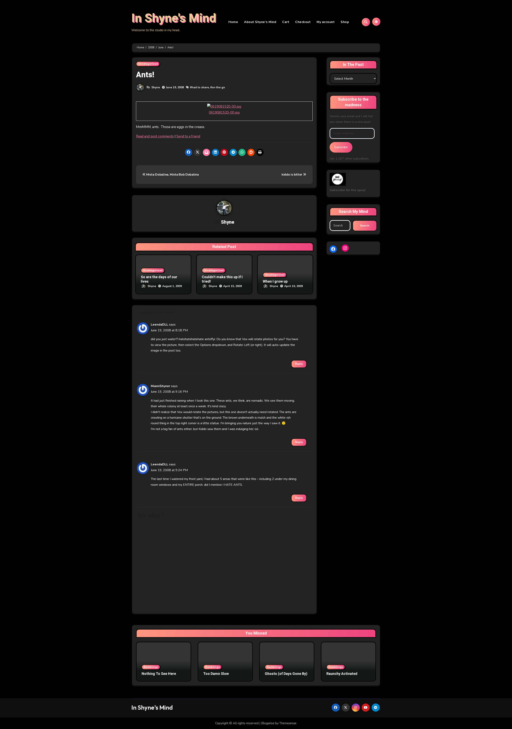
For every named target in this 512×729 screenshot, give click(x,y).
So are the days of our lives (159, 279)
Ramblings (151, 667)
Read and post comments (155, 136)
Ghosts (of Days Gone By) (286, 673)
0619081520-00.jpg (224, 112)
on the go (218, 87)
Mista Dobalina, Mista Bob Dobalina (172, 174)
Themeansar (287, 723)
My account (326, 22)
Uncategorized (148, 64)
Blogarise (267, 723)
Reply (299, 364)
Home (233, 22)
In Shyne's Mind (173, 18)
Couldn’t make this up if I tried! (222, 279)
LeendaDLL (159, 324)
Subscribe (341, 147)
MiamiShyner (160, 386)
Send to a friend (188, 136)
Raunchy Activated (341, 673)
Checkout (303, 22)
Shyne (155, 87)
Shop (345, 22)
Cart (285, 22)
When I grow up (275, 281)
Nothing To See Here (159, 673)
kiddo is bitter (292, 174)
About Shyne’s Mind (260, 22)
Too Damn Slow (216, 673)
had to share (200, 87)
